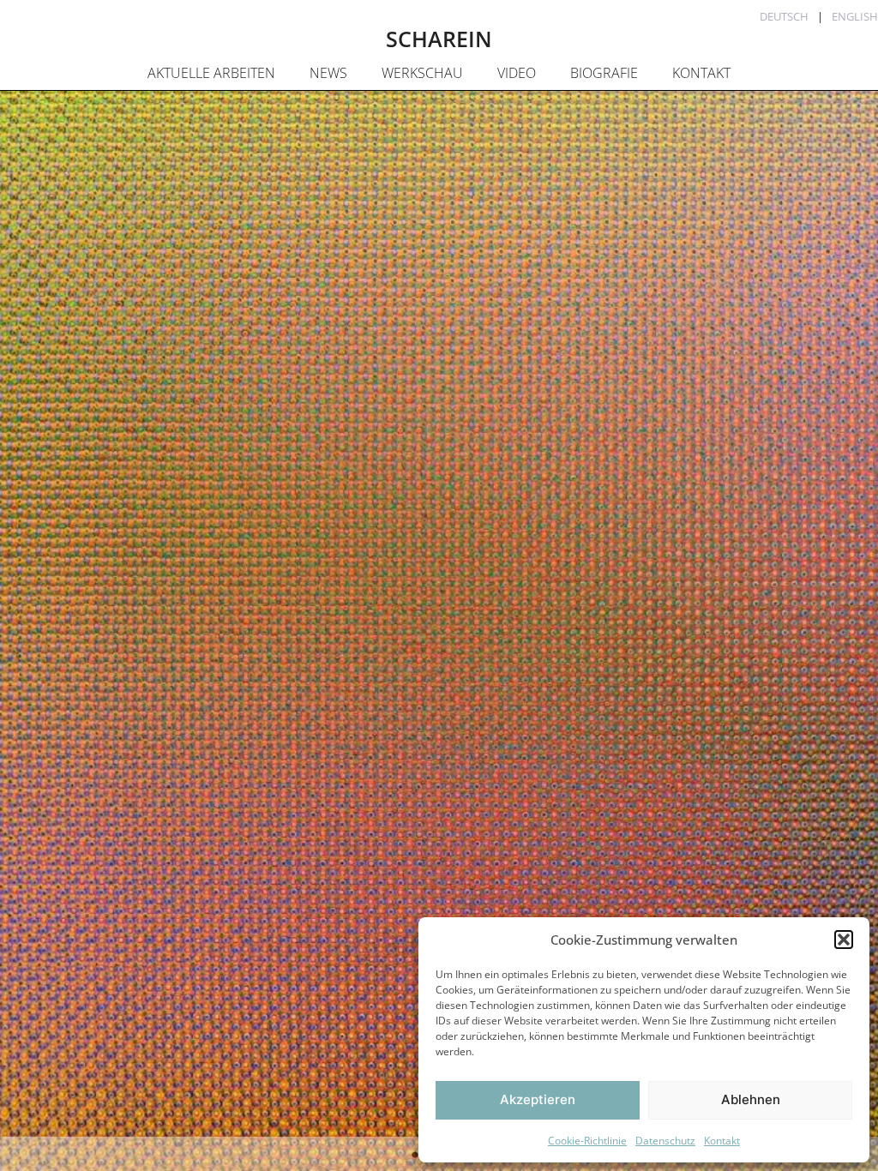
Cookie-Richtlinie (587, 1140)
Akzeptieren (537, 1099)
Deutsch (784, 16)
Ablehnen (750, 1099)
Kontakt (722, 1140)
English (855, 16)
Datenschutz (665, 1140)
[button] (843, 939)
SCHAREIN (439, 38)
